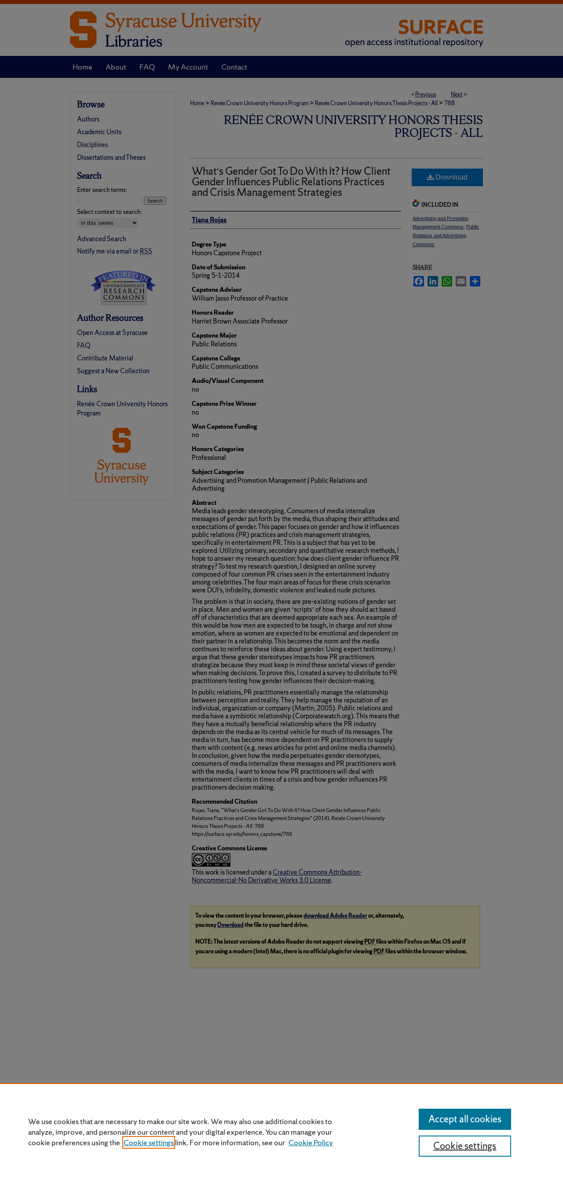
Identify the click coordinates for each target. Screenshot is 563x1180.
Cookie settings (149, 1142)
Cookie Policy (311, 1142)
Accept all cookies (464, 1119)
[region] (281, 1131)
